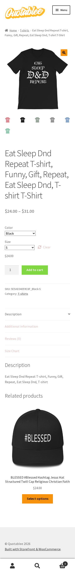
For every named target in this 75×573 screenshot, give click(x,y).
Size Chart (12, 351)
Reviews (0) (13, 339)
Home (13, 30)
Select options (37, 498)
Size (8, 242)
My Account (12, 566)
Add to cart (34, 270)
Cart (58, 562)
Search (37, 566)
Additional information (21, 326)
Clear (46, 247)
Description (13, 314)
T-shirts (24, 30)
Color (9, 227)
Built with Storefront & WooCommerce (33, 549)
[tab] (37, 314)
